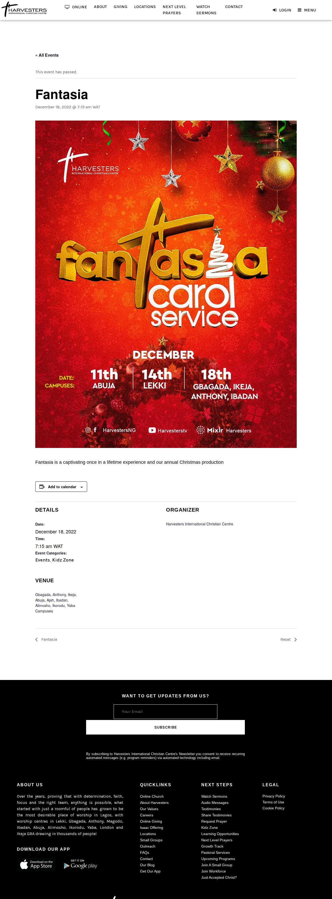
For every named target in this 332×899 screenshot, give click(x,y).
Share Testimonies (216, 815)
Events (42, 560)
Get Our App (150, 871)
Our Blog (147, 865)
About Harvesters (154, 803)
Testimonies (211, 809)
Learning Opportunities (220, 834)
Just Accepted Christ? (219, 877)
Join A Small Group (216, 865)
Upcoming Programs (218, 859)
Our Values (149, 809)
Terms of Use (273, 802)
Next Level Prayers (216, 840)
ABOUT (100, 6)
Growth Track (212, 846)
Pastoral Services (215, 852)
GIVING (120, 6)
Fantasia (48, 639)
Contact (146, 859)
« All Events (47, 55)
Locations (148, 834)
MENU (310, 10)
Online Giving (151, 821)
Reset (286, 639)
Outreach (147, 846)
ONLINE (79, 6)
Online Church (152, 796)
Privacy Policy (273, 796)
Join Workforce (213, 871)
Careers (146, 815)
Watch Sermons (214, 796)
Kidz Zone (63, 560)
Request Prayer (214, 821)
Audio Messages (215, 803)
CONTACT (234, 6)
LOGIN (285, 10)
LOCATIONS (145, 6)
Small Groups (151, 840)
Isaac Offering (151, 827)
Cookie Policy (273, 808)
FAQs (144, 852)
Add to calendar (62, 486)
